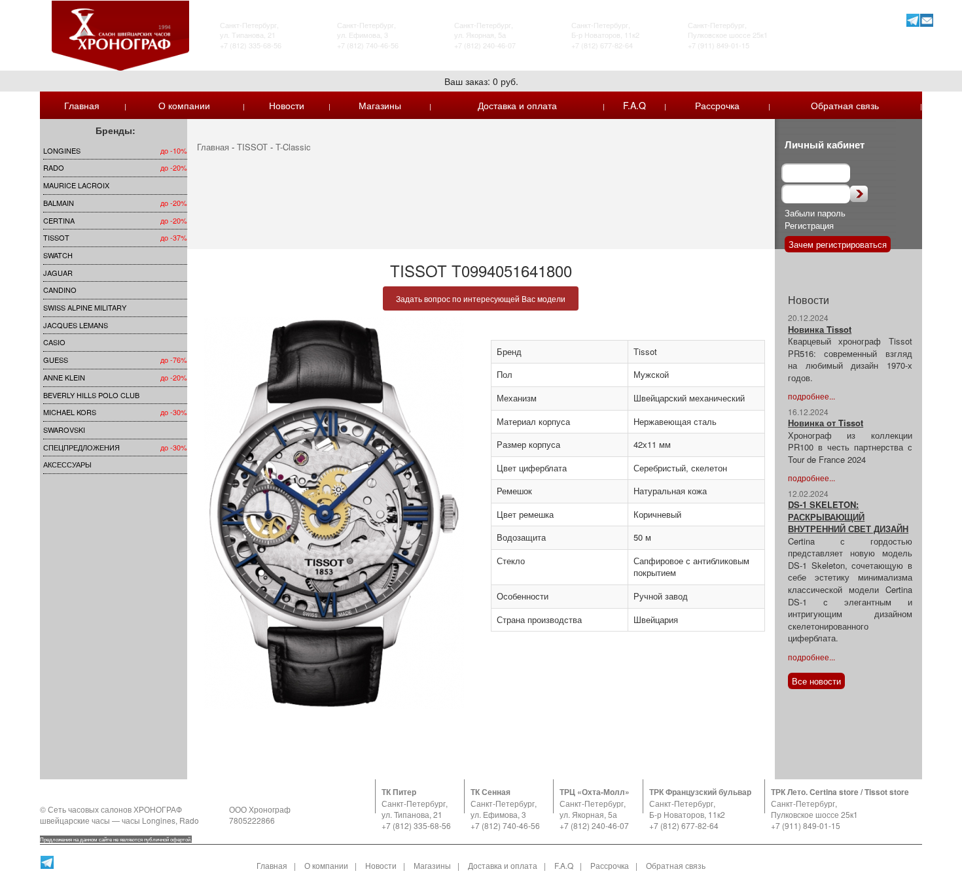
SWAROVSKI (64, 429)
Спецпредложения (81, 447)
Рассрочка (717, 105)
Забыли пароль (815, 213)
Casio (54, 342)
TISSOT (56, 237)
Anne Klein (64, 377)
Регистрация (809, 225)
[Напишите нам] (926, 20)
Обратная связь (845, 105)
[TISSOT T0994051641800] (334, 513)
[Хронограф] (120, 34)
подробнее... (811, 395)
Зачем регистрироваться (838, 244)
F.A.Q (634, 105)
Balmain (58, 202)
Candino (60, 289)
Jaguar (58, 272)
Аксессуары (67, 464)
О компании (184, 105)
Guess (55, 359)
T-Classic (293, 147)
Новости (286, 105)
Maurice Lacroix (76, 185)
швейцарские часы (75, 820)
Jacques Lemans (75, 325)
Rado (53, 167)
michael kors (69, 412)
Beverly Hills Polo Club (91, 395)
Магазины (380, 105)
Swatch (58, 255)
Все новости (816, 681)
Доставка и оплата (517, 105)
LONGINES (61, 150)
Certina (59, 220)
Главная (81, 105)
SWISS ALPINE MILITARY (84, 307)
